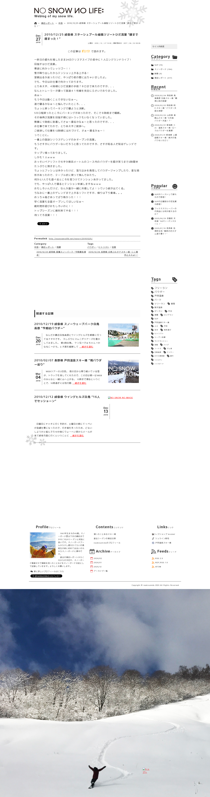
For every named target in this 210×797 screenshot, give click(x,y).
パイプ (166, 345)
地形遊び (167, 330)
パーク (158, 299)
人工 (156, 326)
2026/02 (98, 558)
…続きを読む (86, 346)
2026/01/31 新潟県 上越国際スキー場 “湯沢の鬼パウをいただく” (166, 138)
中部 (60, 23)
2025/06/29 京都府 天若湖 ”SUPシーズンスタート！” (165, 221)
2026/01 (98, 562)
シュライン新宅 (162, 538)
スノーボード (160, 69)
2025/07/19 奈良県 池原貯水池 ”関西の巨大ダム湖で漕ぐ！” (165, 231)
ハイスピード (159, 364)
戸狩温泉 (159, 295)
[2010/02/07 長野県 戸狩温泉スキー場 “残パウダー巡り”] (123, 371)
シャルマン (158, 360)
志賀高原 (158, 352)
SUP (156, 65)
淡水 (156, 330)
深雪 (156, 345)
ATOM (158, 566)
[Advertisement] (87, 283)
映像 (156, 73)
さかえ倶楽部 (160, 356)
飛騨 (59, 247)
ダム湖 (169, 349)
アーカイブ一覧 (101, 571)
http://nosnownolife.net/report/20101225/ (71, 238)
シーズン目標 (160, 337)
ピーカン (158, 311)
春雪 (173, 303)
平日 (170, 311)
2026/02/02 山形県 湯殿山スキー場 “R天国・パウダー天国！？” (165, 118)
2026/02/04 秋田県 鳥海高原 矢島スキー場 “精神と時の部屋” (166, 98)
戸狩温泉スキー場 (162, 322)
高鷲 (156, 315)
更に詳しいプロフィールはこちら (49, 571)
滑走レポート (47, 23)
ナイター (170, 352)
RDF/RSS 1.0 (161, 562)
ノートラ (158, 349)
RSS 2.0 (159, 558)
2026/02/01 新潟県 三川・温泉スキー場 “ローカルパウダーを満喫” (165, 128)
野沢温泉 (158, 307)
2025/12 (98, 566)
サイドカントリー (161, 341)
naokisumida (149, 585)
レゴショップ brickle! (165, 534)
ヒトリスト (103, 247)
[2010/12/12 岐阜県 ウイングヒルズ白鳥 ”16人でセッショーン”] (123, 398)
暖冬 (171, 356)
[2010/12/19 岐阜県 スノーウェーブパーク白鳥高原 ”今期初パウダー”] (123, 335)
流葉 (114, 247)
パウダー (91, 247)
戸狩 (166, 326)
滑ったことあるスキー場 (105, 534)
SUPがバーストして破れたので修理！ (165, 196)
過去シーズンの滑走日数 (105, 538)
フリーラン (161, 288)
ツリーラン (160, 303)
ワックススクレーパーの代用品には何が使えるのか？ (166, 211)
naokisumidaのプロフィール (107, 543)
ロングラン (168, 315)
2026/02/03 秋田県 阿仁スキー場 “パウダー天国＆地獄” (165, 108)
